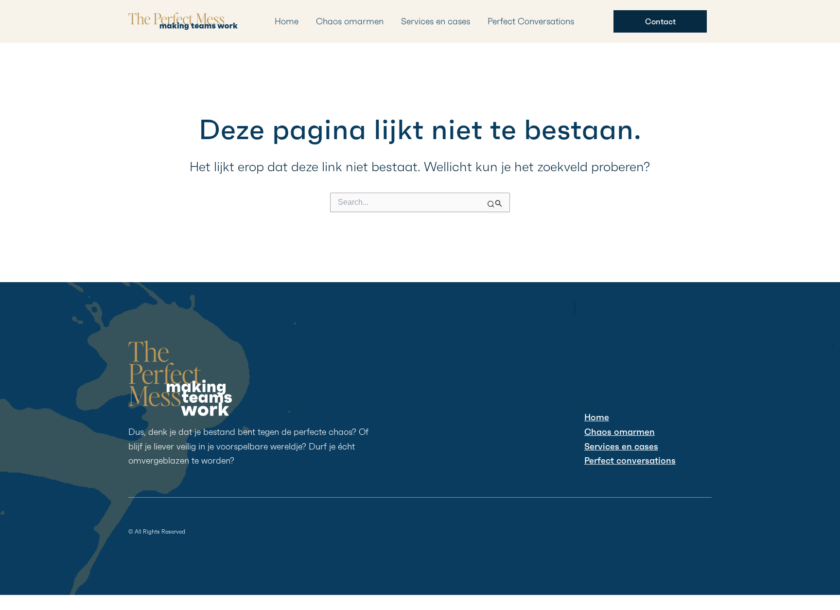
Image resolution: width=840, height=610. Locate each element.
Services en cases (435, 21)
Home (286, 21)
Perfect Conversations (531, 21)
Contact (660, 21)
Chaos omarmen (350, 21)
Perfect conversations (630, 460)
